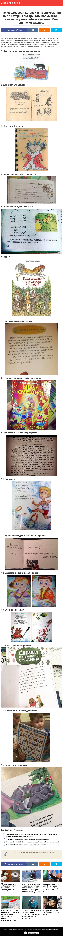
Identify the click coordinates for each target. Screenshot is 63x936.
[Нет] (61, 931)
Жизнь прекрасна (10, 2)
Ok (25, 933)
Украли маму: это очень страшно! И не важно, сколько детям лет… (29, 839)
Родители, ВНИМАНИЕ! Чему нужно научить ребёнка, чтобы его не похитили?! (32, 842)
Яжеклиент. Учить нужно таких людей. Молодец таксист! (26, 845)
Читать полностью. (33, 933)
